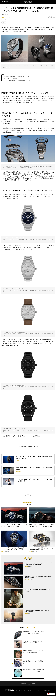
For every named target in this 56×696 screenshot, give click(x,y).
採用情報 (49, 690)
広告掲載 (45, 690)
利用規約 (29, 690)
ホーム (2, 14)
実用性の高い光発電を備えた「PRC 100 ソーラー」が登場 (16, 76)
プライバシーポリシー (37, 690)
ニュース (8, 17)
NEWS (6, 14)
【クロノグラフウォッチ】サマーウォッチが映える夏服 (37, 589)
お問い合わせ (23, 690)
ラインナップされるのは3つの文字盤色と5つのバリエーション (17, 80)
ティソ (4, 22)
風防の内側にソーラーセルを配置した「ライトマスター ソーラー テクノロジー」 (21, 78)
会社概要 (18, 690)
